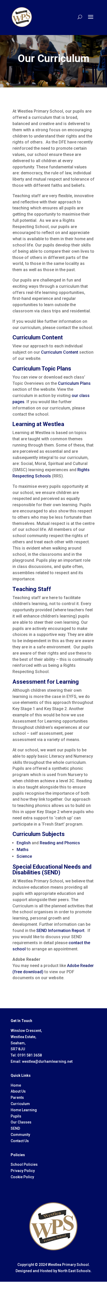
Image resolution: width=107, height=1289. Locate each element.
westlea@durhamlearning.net (47, 1061)
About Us (18, 1091)
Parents (17, 1097)
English (24, 842)
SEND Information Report (60, 930)
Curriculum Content (59, 352)
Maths (23, 849)
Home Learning (24, 1110)
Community (20, 1135)
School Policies (24, 1164)
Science (24, 856)
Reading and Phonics (60, 842)
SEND (15, 1128)
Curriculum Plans (74, 383)
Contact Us (20, 1141)
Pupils (16, 1116)
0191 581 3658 (29, 1055)
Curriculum (20, 1104)
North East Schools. (75, 1271)
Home (16, 1085)
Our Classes (21, 1122)
